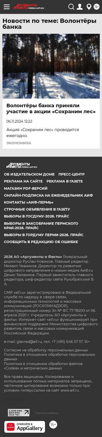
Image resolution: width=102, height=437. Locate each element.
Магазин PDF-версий (26, 188)
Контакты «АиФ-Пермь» (28, 202)
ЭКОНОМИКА (18, 143)
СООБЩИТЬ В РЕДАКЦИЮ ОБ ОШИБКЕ (41, 242)
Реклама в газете (65, 181)
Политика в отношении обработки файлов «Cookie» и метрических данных (43, 366)
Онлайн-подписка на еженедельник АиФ (48, 195)
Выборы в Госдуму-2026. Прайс (36, 216)
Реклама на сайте (23, 181)
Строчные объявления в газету (37, 209)
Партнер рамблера (46, 412)
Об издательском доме (29, 174)
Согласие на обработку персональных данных (46, 350)
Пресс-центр (71, 174)
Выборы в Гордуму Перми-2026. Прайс (43, 235)
